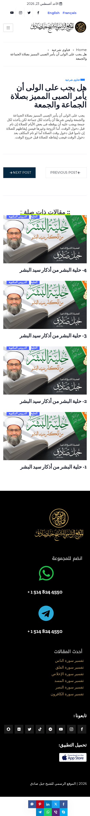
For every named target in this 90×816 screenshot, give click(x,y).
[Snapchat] (8, 729)
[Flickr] (19, 729)
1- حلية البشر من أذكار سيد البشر (53, 467)
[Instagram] (71, 729)
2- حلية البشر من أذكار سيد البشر (53, 401)
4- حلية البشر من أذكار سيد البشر (53, 270)
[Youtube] (61, 729)
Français (72, 13)
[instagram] (20, 12)
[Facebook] (38, 12)
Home (81, 50)
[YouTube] (12, 12)
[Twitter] (29, 12)
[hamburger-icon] (8, 28)
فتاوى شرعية (61, 50)
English (54, 13)
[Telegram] (50, 729)
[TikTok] (40, 729)
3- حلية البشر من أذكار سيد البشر (53, 335)
